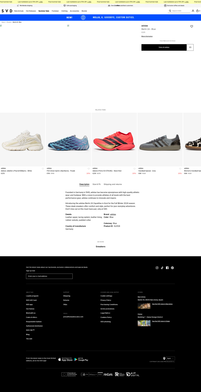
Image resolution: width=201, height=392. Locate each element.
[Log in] (193, 11)
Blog (28, 334)
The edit (29, 339)
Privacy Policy (105, 300)
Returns (66, 300)
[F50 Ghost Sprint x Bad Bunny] (68, 140)
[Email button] (190, 47)
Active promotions (107, 309)
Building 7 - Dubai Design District (150, 317)
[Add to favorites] (192, 26)
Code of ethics (31, 317)
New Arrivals (18, 11)
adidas (144, 26)
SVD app (29, 305)
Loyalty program (32, 296)
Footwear (55, 11)
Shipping (66, 296)
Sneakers (100, 246)
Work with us (30, 313)
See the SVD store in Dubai (161, 321)
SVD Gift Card (31, 300)
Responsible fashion (34, 322)
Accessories (74, 11)
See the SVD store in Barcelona (162, 304)
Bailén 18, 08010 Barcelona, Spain (150, 300)
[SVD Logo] (7, 10)
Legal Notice (105, 313)
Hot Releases (31, 11)
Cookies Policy (106, 317)
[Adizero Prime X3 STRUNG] (114, 140)
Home (3, 22)
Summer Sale (44, 11)
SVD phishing (105, 322)
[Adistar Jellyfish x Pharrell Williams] (22, 140)
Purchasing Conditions (109, 305)
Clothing (64, 11)
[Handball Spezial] (160, 140)
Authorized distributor (34, 326)
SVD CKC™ (30, 330)
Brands (84, 11)
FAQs (65, 305)
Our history (30, 309)
